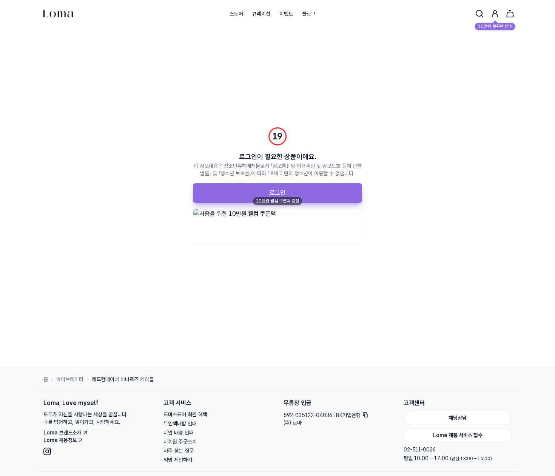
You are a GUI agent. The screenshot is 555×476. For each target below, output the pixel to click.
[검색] (479, 13)
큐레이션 (261, 14)
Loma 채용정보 (60, 440)
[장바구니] (510, 13)
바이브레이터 (69, 379)
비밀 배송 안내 (178, 433)
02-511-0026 (420, 450)
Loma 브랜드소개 (62, 433)
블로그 (309, 14)
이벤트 (286, 14)
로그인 (277, 192)
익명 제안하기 (177, 460)
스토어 (236, 14)
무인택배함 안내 (180, 423)
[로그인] (495, 13)
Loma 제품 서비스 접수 (458, 435)
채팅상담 (458, 418)
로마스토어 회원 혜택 (185, 414)
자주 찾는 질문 (178, 451)
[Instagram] (97, 451)
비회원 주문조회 (180, 442)
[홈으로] (58, 13)
